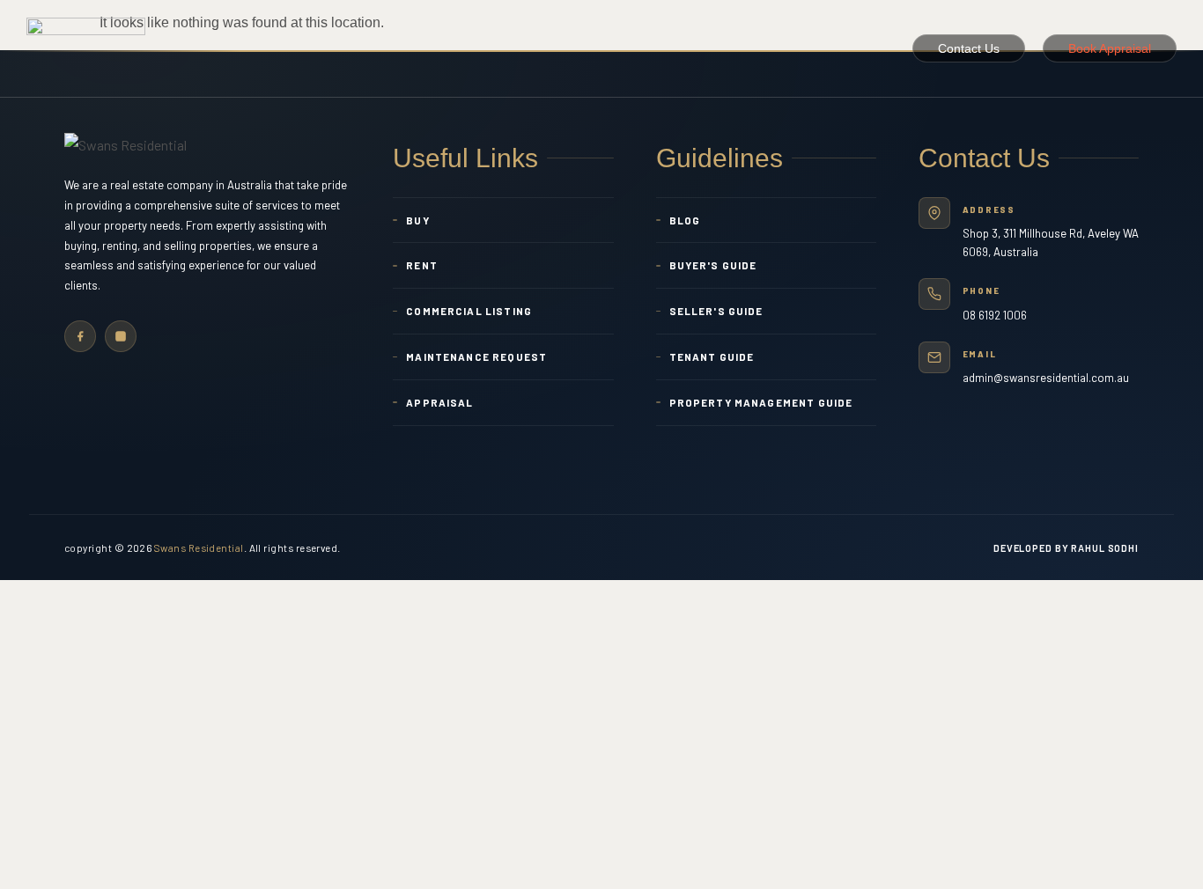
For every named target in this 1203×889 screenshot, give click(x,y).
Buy (417, 220)
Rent (422, 265)
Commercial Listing (469, 311)
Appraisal (439, 402)
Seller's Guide (716, 311)
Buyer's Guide (713, 265)
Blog (685, 220)
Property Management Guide (761, 402)
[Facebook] (80, 336)
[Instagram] (121, 336)
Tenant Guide (712, 356)
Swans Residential (199, 547)
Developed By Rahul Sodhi (1066, 548)
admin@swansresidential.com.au (1046, 378)
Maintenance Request (476, 356)
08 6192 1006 (995, 315)
